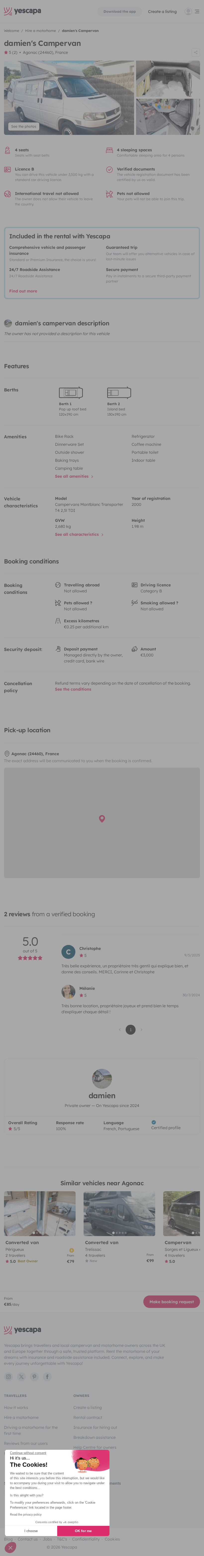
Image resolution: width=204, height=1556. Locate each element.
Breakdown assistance (94, 1437)
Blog (8, 1539)
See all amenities (72, 476)
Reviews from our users (26, 1443)
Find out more (23, 290)
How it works (16, 1407)
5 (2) (13, 52)
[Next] (70, 1213)
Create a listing (162, 11)
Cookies (112, 1539)
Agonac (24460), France (45, 52)
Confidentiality (86, 1539)
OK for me (83, 1531)
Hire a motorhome (21, 1417)
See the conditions (73, 689)
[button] (10, 1548)
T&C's (62, 1539)
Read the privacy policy (26, 1514)
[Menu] (192, 11)
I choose (31, 1531)
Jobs (47, 1539)
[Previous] (10, 1213)
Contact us (28, 1539)
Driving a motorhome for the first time (31, 1430)
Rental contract (87, 1417)
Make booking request (172, 1301)
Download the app (119, 11)
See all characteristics (77, 534)
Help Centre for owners (94, 1447)
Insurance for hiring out (95, 1427)
